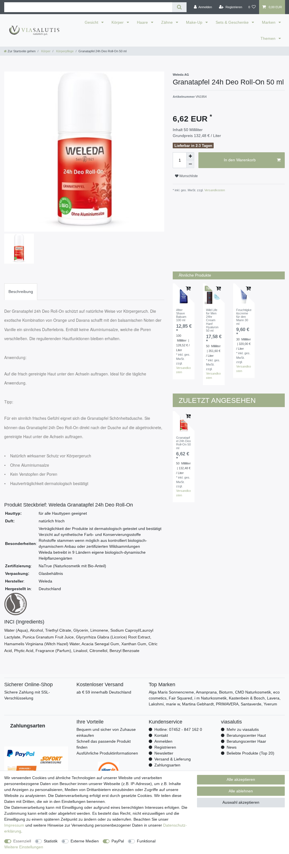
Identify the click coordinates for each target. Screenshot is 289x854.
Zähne (167, 22)
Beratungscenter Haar (246, 741)
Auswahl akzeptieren (240, 802)
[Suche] (179, 7)
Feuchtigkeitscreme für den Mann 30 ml (243, 316)
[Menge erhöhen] (190, 156)
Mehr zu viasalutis (243, 729)
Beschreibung (20, 291)
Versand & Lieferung (172, 759)
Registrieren (165, 747)
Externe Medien (85, 841)
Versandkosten (214, 190)
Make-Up (194, 22)
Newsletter (163, 753)
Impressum (14, 825)
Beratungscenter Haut (246, 735)
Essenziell (22, 841)
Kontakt (161, 735)
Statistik (51, 841)
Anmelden (163, 741)
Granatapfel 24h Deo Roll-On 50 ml (183, 443)
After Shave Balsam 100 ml (181, 315)
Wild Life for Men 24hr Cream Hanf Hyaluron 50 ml (212, 320)
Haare (143, 22)
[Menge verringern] (190, 164)
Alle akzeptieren (241, 779)
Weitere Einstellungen (23, 847)
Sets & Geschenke (233, 22)
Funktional (146, 841)
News (232, 747)
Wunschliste (188, 176)
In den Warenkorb (240, 160)
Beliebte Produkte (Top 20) (250, 753)
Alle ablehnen (241, 791)
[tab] (20, 291)
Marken (269, 22)
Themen (268, 38)
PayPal (117, 841)
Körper (118, 22)
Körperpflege (64, 51)
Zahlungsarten (167, 765)
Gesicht (92, 22)
